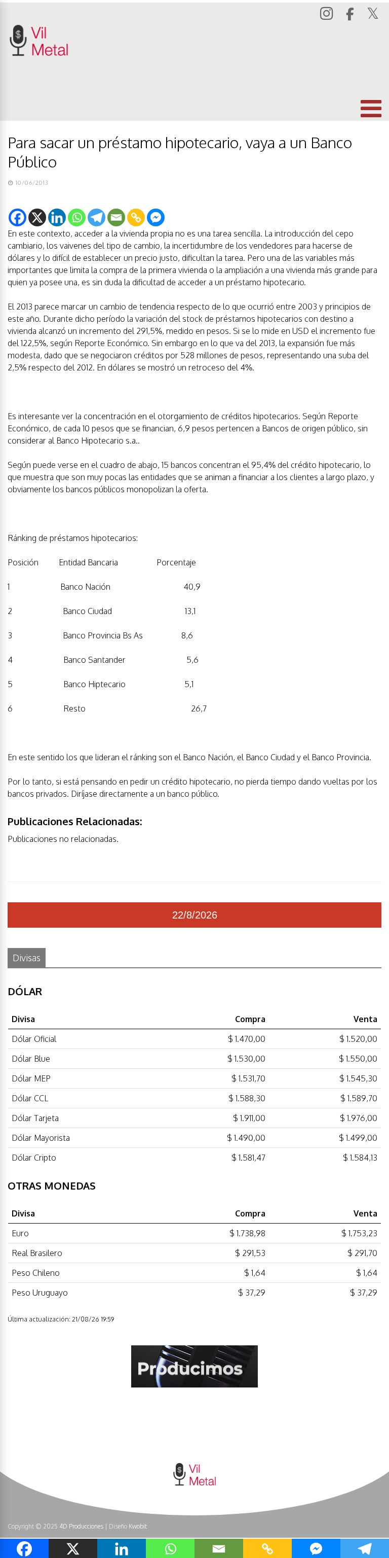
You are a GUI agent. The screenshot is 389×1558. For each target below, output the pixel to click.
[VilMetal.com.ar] (39, 69)
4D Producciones (81, 1526)
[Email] (116, 217)
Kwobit (138, 1526)
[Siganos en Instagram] (328, 13)
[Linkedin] (57, 217)
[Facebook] (17, 217)
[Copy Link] (136, 217)
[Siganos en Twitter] (374, 13)
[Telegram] (96, 217)
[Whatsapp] (77, 217)
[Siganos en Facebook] (351, 14)
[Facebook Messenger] (156, 217)
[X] (37, 217)
